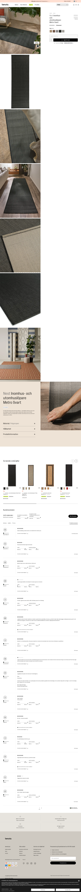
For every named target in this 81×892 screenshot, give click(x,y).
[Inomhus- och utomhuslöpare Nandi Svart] (12, 475)
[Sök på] (67, 5)
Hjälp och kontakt (67, 1)
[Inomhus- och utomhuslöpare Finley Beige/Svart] (31, 475)
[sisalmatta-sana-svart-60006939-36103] (61, 488)
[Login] (76, 5)
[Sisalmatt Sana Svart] (69, 475)
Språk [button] (9, 523)
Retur (6, 851)
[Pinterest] (24, 863)
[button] (39, 808)
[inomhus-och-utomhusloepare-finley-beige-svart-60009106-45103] (23, 488)
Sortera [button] (5, 523)
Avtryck (6, 853)
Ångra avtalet (35, 855)
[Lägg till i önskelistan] (51, 40)
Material (20, 853)
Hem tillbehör (23, 5)
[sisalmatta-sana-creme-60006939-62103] (64, 488)
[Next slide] (76, 460)
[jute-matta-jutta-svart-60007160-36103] (42, 488)
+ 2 (50, 488)
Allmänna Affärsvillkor (9, 878)
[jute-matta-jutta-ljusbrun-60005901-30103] (45, 488)
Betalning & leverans (37, 849)
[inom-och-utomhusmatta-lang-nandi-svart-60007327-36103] (4, 488)
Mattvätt (21, 851)
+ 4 (69, 488)
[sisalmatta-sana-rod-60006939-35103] (67, 488)
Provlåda (37, 5)
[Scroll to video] (37, 46)
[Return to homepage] (5, 4)
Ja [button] (27, 533)
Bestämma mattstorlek (23, 849)
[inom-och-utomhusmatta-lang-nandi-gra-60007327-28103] (7, 488)
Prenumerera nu (63, 863)
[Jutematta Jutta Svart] (50, 475)
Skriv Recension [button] (73, 516)
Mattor (16, 5)
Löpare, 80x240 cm (54, 36)
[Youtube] (27, 863)
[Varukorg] (78, 5)
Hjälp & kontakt (8, 849)
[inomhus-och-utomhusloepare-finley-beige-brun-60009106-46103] (29, 488)
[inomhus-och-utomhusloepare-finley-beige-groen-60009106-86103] (26, 488)
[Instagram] (31, 863)
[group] (10, 515)
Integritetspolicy (36, 851)
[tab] (74, 523)
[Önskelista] (74, 5)
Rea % (31, 5)
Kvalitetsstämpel (22, 855)
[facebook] (35, 863)
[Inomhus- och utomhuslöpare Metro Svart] (60, 31)
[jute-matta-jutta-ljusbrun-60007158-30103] (48, 488)
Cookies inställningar (37, 853)
